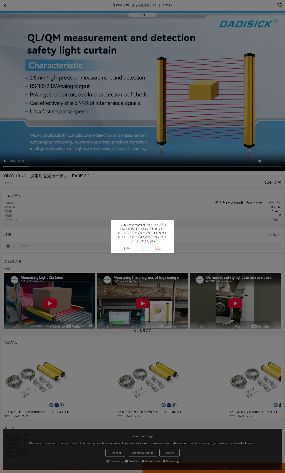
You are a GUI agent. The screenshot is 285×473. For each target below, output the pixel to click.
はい (158, 248)
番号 (127, 248)
